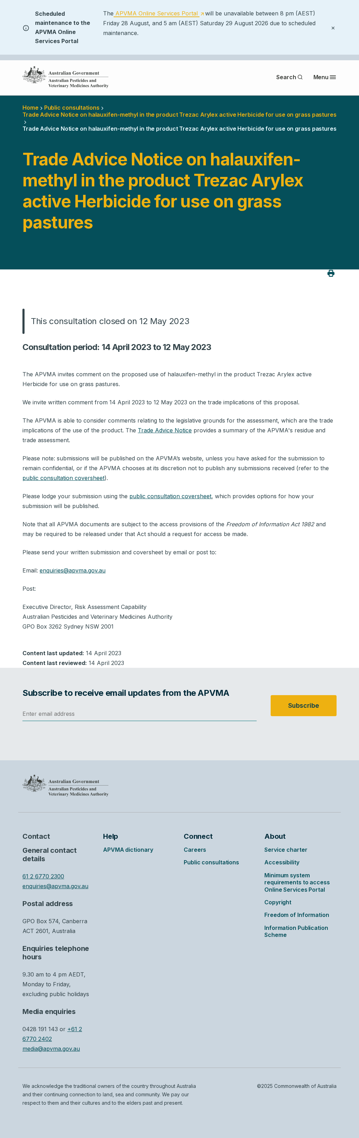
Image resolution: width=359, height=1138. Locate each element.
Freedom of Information (296, 914)
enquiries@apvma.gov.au (73, 570)
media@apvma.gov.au (51, 1048)
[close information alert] (333, 27)
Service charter (285, 849)
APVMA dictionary (128, 849)
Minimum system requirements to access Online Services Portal (297, 882)
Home (30, 107)
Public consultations (72, 107)
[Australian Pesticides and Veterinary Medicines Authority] (65, 77)
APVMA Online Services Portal (159, 14)
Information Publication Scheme (296, 931)
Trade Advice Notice (165, 430)
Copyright (277, 902)
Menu (321, 77)
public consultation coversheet (63, 477)
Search (286, 77)
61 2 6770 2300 (43, 876)
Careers (195, 849)
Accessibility (281, 862)
